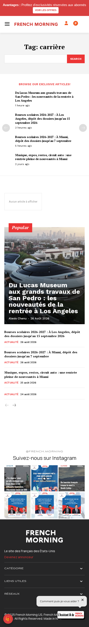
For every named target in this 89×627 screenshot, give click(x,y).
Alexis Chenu (18, 318)
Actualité (11, 342)
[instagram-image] (17, 478)
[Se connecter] (66, 23)
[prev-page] (6, 128)
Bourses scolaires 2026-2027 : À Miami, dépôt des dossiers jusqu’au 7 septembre (43, 139)
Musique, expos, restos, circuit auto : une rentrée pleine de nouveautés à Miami (43, 157)
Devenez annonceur (18, 557)
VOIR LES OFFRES (45, 10)
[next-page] (83, 128)
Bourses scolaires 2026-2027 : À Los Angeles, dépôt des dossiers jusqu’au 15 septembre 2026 (42, 118)
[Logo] (36, 24)
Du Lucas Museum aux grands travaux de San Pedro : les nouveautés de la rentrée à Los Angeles (44, 96)
